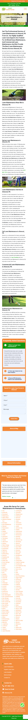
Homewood (19, 534)
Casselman (18, 600)
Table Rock (5, 541)
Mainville (4, 622)
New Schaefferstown (7, 596)
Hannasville (19, 545)
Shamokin (4, 558)
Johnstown (18, 522)
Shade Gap (5, 560)
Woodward (5, 514)
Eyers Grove (19, 569)
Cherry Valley (19, 593)
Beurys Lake (19, 608)
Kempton (18, 519)
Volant (3, 534)
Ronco (3, 567)
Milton (3, 617)
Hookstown (18, 533)
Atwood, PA (8, 693)
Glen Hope (18, 552)
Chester (18, 589)
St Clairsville (5, 546)
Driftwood (18, 579)
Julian (17, 521)
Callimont (18, 603)
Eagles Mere (19, 577)
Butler (17, 605)
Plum (3, 581)
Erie (17, 570)
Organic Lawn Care (9, 669)
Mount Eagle (5, 610)
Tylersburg (5, 538)
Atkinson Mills (19, 620)
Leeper (4, 627)
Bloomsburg (19, 607)
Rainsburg (4, 576)
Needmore (5, 607)
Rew (3, 572)
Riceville (4, 570)
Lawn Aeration (8, 672)
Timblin (4, 540)
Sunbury (4, 543)
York (3, 510)
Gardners (18, 558)
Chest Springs (19, 591)
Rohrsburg (4, 569)
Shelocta (4, 555)
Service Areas (7, 675)
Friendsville (19, 560)
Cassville (18, 598)
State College (5, 545)
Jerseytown (19, 524)
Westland (4, 522)
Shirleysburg (5, 553)
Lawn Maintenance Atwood (17, 26)
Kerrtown (18, 517)
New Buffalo (5, 605)
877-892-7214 (14, 5)
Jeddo (17, 526)
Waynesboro (5, 528)
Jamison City (19, 528)
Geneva (17, 557)
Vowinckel (4, 533)
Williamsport (5, 516)
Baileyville (18, 615)
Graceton (18, 550)
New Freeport (5, 600)
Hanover (18, 543)
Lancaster (18, 512)
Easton (17, 574)
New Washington (6, 595)
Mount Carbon (5, 612)
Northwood (5, 591)
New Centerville (6, 601)
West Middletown (6, 524)
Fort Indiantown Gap (21, 565)
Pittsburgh (4, 583)
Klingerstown (19, 514)
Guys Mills (18, 546)
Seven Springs (6, 562)
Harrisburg (18, 541)
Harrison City (19, 540)
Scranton (4, 564)
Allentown (18, 624)
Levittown (4, 625)
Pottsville (4, 577)
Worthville (4, 512)
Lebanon (4, 629)
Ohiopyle (4, 589)
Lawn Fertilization (8, 666)
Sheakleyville (5, 557)
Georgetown (19, 555)
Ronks (3, 565)
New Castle (5, 603)
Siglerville (4, 552)
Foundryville (19, 564)
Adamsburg (18, 629)
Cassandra (18, 601)
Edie (17, 572)
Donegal (18, 583)
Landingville (19, 510)
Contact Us (7, 677)
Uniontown (4, 536)
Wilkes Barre (5, 517)
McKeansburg (5, 619)
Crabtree (18, 584)
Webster (4, 526)
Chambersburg (19, 595)
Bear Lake (18, 613)
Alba (17, 625)
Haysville (18, 538)
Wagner (4, 531)
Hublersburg (19, 531)
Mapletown (5, 620)
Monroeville (5, 613)
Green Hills (18, 548)
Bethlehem (18, 610)
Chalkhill (18, 596)
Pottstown (4, 579)
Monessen (5, 615)
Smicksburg (5, 548)
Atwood (7, 26)
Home (2, 26)
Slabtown (4, 550)
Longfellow (5, 624)
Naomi (3, 608)
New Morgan (5, 598)
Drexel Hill (18, 581)
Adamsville (18, 627)
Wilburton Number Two (6, 520)
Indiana (17, 529)
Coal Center (19, 588)
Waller (3, 529)
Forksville (18, 567)
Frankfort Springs (20, 562)
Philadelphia (5, 584)
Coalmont (18, 586)
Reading (4, 574)
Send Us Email (9, 689)
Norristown (5, 593)
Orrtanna (4, 588)
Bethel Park (19, 612)
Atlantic (17, 619)
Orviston (4, 586)
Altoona (18, 622)
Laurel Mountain (6, 631)
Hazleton (18, 536)
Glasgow (18, 553)
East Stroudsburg (20, 576)
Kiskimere (18, 516)
